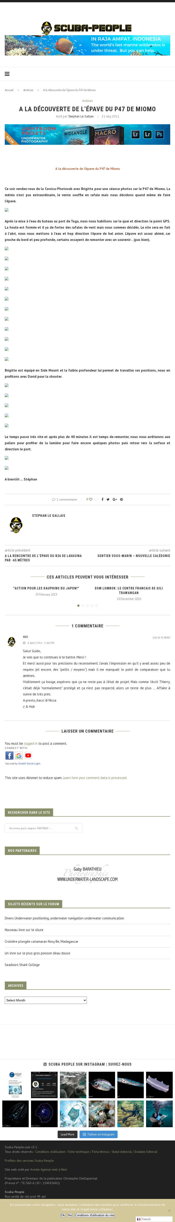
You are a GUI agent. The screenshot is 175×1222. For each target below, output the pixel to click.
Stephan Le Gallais (81, 116)
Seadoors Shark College (22, 965)
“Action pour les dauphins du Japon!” (46, 588)
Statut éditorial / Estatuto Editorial (134, 1152)
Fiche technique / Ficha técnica (88, 1152)
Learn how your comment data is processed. (95, 778)
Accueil (9, 90)
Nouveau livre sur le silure (24, 930)
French (146, 1219)
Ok (63, 1215)
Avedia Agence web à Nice (48, 1169)
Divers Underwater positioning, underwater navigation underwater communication (64, 918)
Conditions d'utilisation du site (94, 1215)
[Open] (15, 1085)
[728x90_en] (87, 127)
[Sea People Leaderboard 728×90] (87, 37)
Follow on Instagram (101, 1134)
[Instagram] (24, 1094)
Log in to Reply (161, 637)
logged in (31, 743)
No (70, 1215)
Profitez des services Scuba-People (29, 1161)
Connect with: (16, 748)
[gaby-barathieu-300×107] (87, 865)
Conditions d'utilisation (50, 1152)
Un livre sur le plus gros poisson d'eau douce (37, 953)
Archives (28, 90)
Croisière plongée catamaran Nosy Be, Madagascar (41, 941)
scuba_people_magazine (15, 1077)
